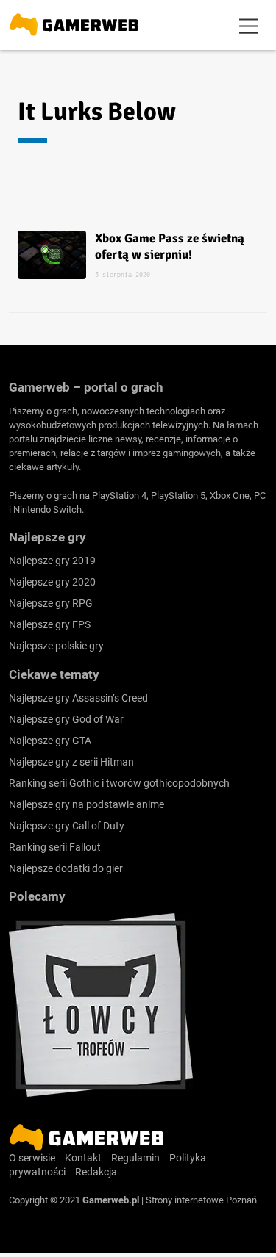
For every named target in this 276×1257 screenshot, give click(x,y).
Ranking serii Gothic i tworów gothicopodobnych (119, 783)
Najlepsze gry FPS (50, 624)
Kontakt (83, 1158)
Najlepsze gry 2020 (52, 582)
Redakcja (96, 1172)
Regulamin (135, 1158)
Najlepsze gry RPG (51, 603)
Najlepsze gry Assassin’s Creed (78, 698)
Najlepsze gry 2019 (52, 560)
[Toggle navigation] (249, 25)
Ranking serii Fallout (55, 847)
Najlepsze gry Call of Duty (66, 826)
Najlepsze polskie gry (56, 646)
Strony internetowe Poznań (201, 1200)
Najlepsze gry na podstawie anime (86, 804)
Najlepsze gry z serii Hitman (71, 762)
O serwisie (32, 1158)
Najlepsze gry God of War (66, 719)
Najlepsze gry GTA (50, 740)
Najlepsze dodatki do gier (66, 868)
